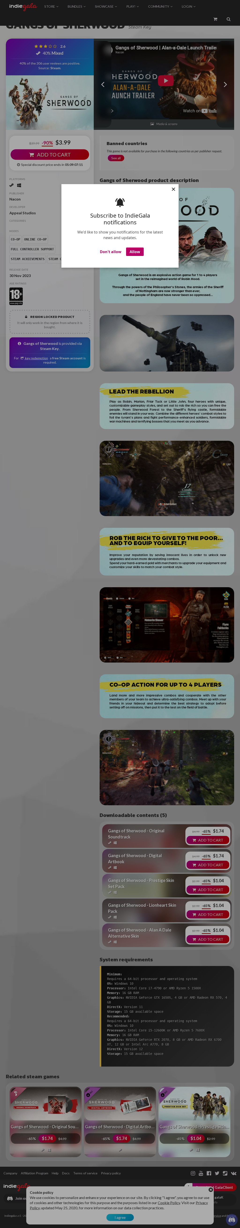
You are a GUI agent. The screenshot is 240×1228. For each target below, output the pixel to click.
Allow (135, 251)
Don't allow (110, 251)
